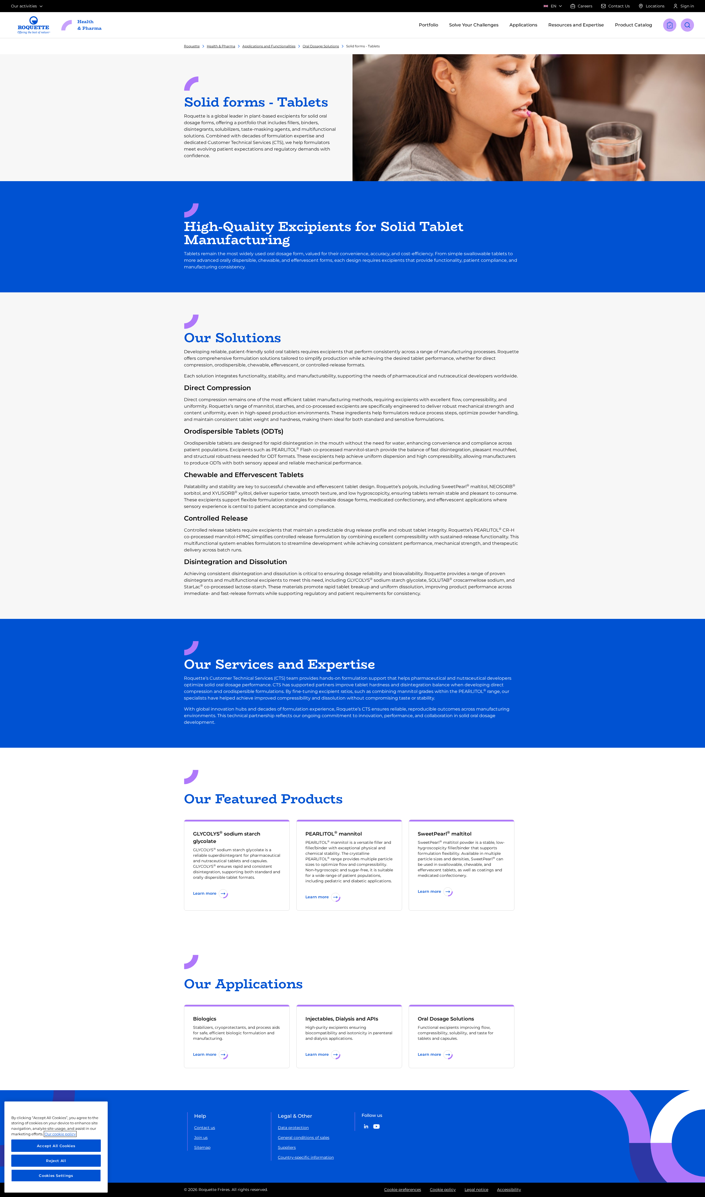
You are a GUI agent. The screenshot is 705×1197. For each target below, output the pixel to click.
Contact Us (619, 6)
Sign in (687, 6)
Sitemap (202, 1147)
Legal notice (476, 1189)
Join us (201, 1137)
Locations (655, 6)
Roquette (192, 46)
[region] (56, 1147)
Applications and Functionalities (268, 46)
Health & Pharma (221, 46)
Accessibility (509, 1189)
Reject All (56, 1160)
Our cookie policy (60, 1134)
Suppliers (287, 1147)
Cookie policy (443, 1189)
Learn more (204, 893)
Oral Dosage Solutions (321, 46)
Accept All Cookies (56, 1146)
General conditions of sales (303, 1137)
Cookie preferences (402, 1189)
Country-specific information (306, 1157)
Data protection (293, 1127)
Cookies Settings (56, 1175)
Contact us (204, 1127)
